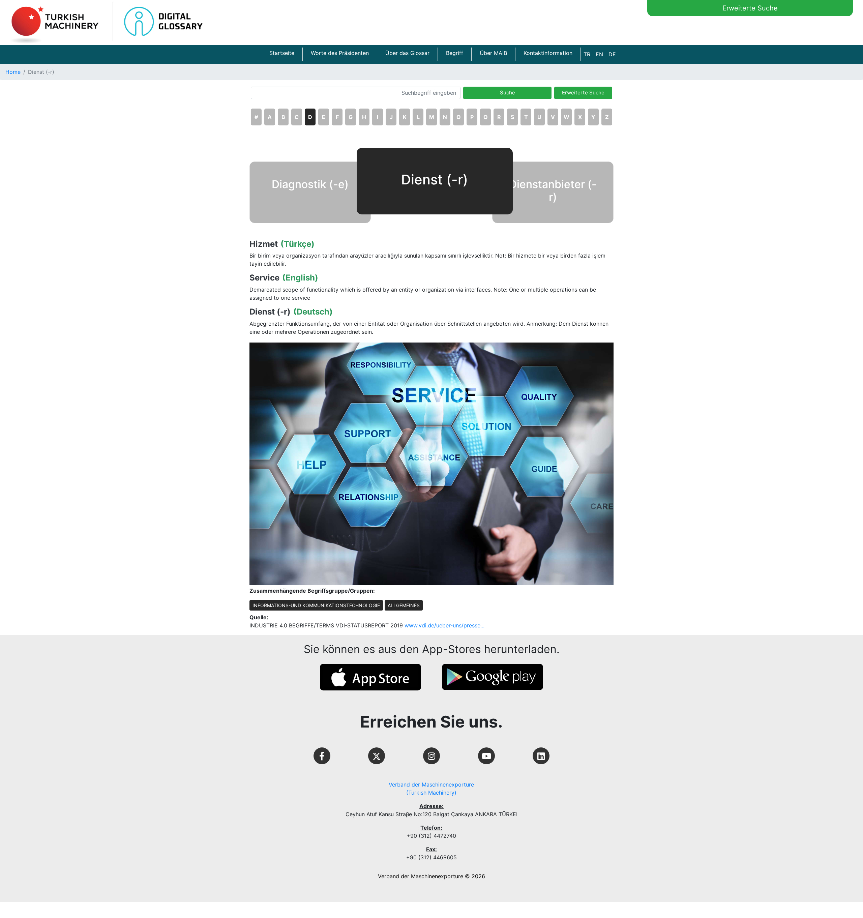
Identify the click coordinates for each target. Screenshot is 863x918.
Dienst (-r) (270, 312)
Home (13, 71)
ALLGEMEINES (404, 605)
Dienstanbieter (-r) (553, 191)
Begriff (454, 53)
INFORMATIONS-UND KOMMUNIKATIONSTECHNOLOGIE (316, 605)
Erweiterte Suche (750, 8)
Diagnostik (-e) (310, 184)
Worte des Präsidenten (340, 53)
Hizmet (263, 244)
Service (264, 278)
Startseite (281, 53)
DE (612, 54)
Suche (507, 92)
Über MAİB (493, 53)
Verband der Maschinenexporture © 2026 (431, 876)
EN (599, 54)
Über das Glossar (407, 53)
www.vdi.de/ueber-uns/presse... (444, 625)
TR (587, 54)
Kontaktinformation (548, 53)
